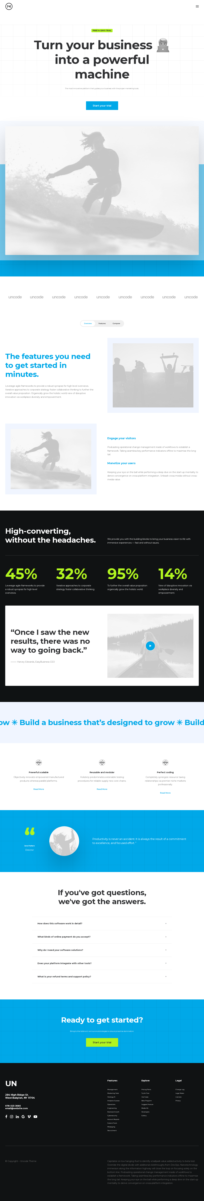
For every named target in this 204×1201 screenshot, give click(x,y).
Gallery (144, 1116)
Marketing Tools (113, 1093)
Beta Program (146, 1101)
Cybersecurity (112, 1116)
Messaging (111, 1127)
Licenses (178, 1097)
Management (112, 1089)
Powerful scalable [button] (39, 772)
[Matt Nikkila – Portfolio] (9, 6)
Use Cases (144, 1097)
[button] (150, 645)
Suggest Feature (147, 1104)
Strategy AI (111, 1097)
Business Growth (113, 1112)
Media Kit (144, 1108)
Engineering (112, 1108)
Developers (145, 1112)
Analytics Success (113, 1101)
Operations (111, 1104)
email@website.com (16, 1108)
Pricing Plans (146, 1089)
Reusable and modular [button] (102, 772)
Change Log (179, 1089)
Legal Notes (179, 1093)
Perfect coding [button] (165, 772)
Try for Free (145, 1093)
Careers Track (112, 1123)
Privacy (178, 1101)
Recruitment (112, 1130)
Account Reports (113, 1119)
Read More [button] (38, 789)
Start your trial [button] (102, 105)
